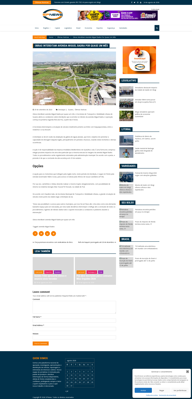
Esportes (99, 28)
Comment (36, 299)
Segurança (111, 28)
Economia (88, 28)
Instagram (137, 2)
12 (80, 375)
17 (71, 379)
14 (88, 375)
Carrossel (38, 272)
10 (71, 375)
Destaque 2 (62, 109)
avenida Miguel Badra (46, 227)
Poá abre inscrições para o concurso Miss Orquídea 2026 (52, 277)
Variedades (123, 28)
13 (84, 375)
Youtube (140, 2)
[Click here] (117, 15)
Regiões (46, 28)
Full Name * (37, 317)
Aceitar (143, 390)
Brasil (78, 28)
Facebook (131, 2)
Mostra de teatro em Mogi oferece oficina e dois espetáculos (144, 187)
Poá (58, 272)
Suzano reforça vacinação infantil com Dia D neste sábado (75, 3)
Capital (57, 28)
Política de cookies (152, 395)
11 (75, 375)
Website (35, 334)
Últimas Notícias (81, 109)
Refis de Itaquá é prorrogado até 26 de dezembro (96, 242)
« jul (66, 391)
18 (75, 379)
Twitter (134, 2)
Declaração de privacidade (167, 395)
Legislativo (68, 28)
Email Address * (38, 325)
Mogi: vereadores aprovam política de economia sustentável (144, 114)
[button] (187, 372)
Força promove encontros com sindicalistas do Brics (54, 242)
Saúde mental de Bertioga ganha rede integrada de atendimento (144, 150)
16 (67, 379)
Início (37, 28)
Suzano (70, 109)
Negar (161, 390)
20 (84, 379)
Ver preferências (180, 390)
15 (92, 375)
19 (80, 379)
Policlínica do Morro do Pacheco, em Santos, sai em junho (145, 138)
